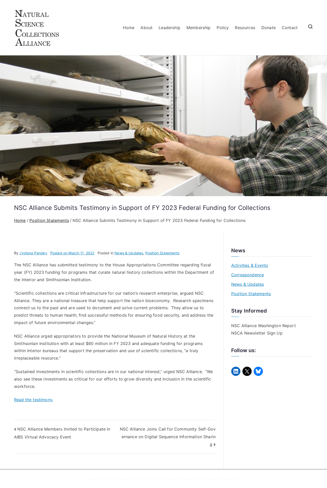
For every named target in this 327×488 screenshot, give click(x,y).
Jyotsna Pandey (33, 253)
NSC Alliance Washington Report (263, 325)
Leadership (169, 27)
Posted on (72, 253)
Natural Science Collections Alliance (148, 479)
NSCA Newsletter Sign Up (257, 333)
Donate (268, 27)
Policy (223, 27)
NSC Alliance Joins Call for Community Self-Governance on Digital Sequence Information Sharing (168, 436)
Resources (245, 27)
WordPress (231, 479)
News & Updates (128, 253)
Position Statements (162, 253)
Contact (290, 27)
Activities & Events (249, 265)
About (147, 27)
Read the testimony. (33, 399)
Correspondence (247, 274)
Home (129, 27)
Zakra (208, 479)
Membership (198, 27)
